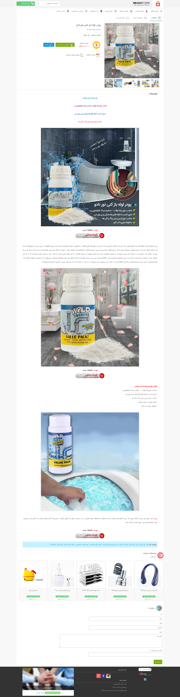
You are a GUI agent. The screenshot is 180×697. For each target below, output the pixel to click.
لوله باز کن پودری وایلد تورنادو (112, 544)
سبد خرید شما (26, 3)
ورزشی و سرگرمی (77, 11)
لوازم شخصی (139, 11)
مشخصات (154, 18)
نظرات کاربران (120, 18)
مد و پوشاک (94, 11)
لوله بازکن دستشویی (82, 544)
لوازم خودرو (109, 11)
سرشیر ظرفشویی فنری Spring (120, 590)
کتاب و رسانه (61, 11)
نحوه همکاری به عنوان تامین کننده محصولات (114, 690)
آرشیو (153, 557)
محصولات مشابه (138, 18)
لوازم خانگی (154, 11)
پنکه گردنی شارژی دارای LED (149, 590)
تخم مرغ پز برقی (33, 590)
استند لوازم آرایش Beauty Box (91, 590)
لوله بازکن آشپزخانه (56, 544)
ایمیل (160, 623)
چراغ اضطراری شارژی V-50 (62, 590)
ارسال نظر (158, 662)
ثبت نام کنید (39, 693)
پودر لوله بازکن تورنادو (131, 544)
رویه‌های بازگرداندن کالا (120, 687)
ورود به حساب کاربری (52, 693)
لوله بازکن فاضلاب (95, 544)
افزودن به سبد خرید (63, 45)
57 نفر (47, 45)
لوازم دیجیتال (124, 11)
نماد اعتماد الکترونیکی (120, 684)
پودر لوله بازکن (144, 544)
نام (161, 614)
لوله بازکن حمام (69, 544)
